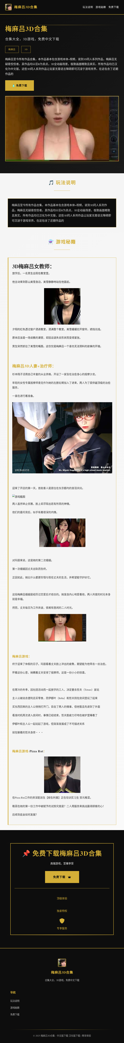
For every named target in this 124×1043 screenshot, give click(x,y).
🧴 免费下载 (19, 85)
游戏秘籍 (101, 7)
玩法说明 (88, 7)
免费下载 (113, 7)
